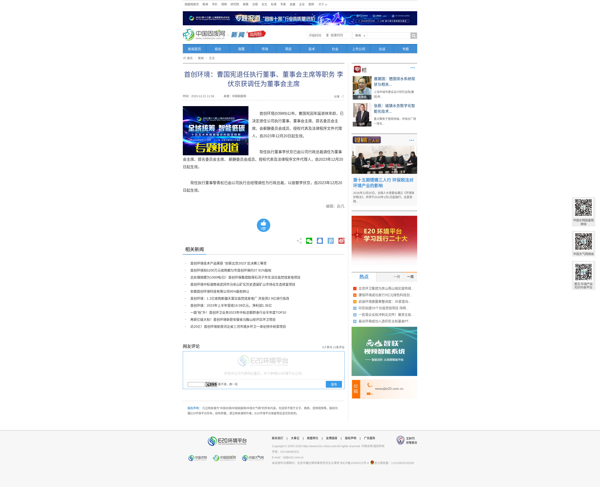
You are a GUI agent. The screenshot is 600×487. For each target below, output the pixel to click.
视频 (224, 4)
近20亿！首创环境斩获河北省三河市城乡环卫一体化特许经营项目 (238, 326)
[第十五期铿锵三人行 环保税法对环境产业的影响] (384, 147)
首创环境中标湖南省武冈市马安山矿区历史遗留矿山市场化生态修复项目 (242, 284)
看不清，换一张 (228, 384)
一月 (397, 277)
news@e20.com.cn (389, 388)
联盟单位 (312, 438)
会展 (292, 4)
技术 (311, 49)
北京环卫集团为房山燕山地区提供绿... (386, 288)
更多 (412, 67)
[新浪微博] (341, 239)
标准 (274, 4)
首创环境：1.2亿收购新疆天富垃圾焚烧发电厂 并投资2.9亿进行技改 (239, 298)
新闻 (205, 4)
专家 (283, 4)
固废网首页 (192, 4)
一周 (410, 277)
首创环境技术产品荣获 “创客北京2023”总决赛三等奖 (228, 263)
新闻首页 (194, 49)
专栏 (215, 4)
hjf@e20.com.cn (293, 457)
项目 (288, 49)
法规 (255, 4)
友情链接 (331, 438)
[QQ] (320, 239)
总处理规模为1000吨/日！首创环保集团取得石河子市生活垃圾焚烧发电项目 (245, 277)
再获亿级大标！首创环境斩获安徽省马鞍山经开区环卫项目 (233, 319)
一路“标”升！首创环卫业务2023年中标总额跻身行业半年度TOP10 (238, 312)
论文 (264, 4)
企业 (302, 4)
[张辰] (362, 104)
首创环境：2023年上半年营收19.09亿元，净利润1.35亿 (231, 305)
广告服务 (369, 438)
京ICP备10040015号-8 (354, 463)
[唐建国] (362, 77)
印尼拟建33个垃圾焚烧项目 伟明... (384, 308)
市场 (265, 49)
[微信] (309, 239)
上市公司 (358, 49)
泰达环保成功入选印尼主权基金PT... (385, 321)
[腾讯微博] (331, 239)
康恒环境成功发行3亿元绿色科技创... (385, 295)
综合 (218, 49)
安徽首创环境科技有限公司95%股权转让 (219, 291)
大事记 (295, 438)
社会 (335, 49)
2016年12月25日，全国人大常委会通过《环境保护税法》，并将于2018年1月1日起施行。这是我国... (383, 197)
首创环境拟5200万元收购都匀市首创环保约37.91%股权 (230, 270)
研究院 (235, 4)
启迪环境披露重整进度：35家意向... (385, 301)
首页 (190, 58)
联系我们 (277, 438)
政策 (245, 4)
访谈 (382, 49)
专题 (405, 49)
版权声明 (350, 438)
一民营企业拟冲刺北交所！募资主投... (386, 314)
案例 (311, 4)
